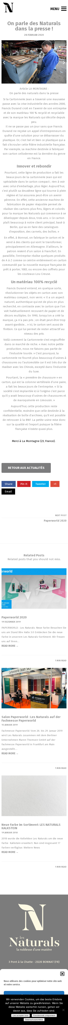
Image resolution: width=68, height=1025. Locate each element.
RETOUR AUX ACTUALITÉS (26, 468)
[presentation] (4, 62)
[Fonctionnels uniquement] (63, 1010)
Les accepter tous (20, 1015)
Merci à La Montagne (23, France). (34, 441)
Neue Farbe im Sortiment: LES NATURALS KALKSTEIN (31, 826)
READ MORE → (10, 645)
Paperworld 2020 (14, 617)
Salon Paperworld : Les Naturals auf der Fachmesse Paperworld (31, 718)
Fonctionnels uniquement (44, 1015)
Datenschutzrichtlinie (34, 1020)
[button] (62, 974)
